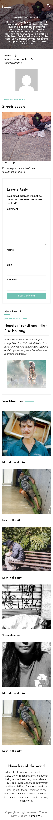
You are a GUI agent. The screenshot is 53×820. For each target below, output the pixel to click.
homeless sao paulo (14, 100)
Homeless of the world (27, 17)
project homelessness (15, 319)
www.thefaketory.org (13, 171)
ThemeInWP (34, 815)
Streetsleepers (13, 107)
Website (11, 279)
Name (10, 249)
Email (10, 264)
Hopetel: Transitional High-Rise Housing (26, 328)
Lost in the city (12, 520)
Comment (13, 209)
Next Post (10, 311)
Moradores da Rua (14, 462)
